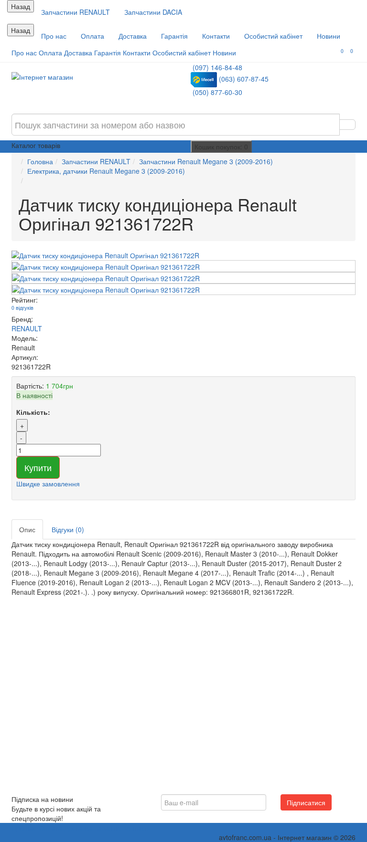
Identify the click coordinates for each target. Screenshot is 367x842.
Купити (38, 467)
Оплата (92, 36)
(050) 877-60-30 (217, 92)
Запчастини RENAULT (75, 12)
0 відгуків (22, 307)
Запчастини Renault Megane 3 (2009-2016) (206, 161)
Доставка (133, 36)
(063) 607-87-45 (244, 79)
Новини (328, 36)
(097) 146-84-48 (217, 67)
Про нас (53, 36)
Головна (40, 161)
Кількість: (33, 412)
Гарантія (174, 36)
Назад (20, 6)
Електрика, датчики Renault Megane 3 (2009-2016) (106, 171)
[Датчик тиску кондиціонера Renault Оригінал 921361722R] (183, 255)
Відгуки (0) (68, 529)
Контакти (216, 36)
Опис (27, 529)
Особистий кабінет (273, 36)
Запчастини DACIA (153, 12)
